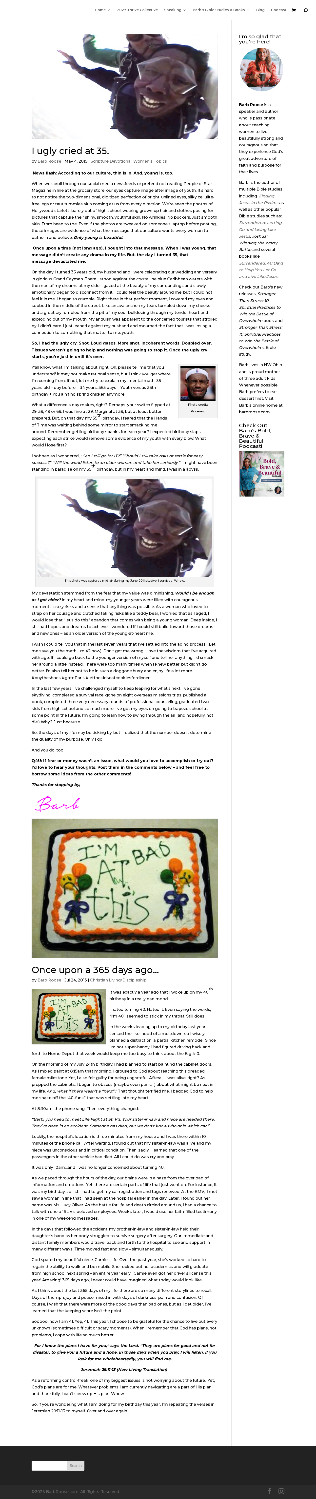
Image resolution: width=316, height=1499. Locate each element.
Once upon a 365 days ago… (95, 969)
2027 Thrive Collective (137, 10)
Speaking (172, 10)
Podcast (278, 10)
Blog (260, 10)
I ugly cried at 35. (70, 150)
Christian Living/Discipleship (118, 980)
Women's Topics (150, 161)
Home (100, 10)
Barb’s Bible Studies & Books (219, 10)
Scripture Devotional (111, 161)
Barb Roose (49, 161)
